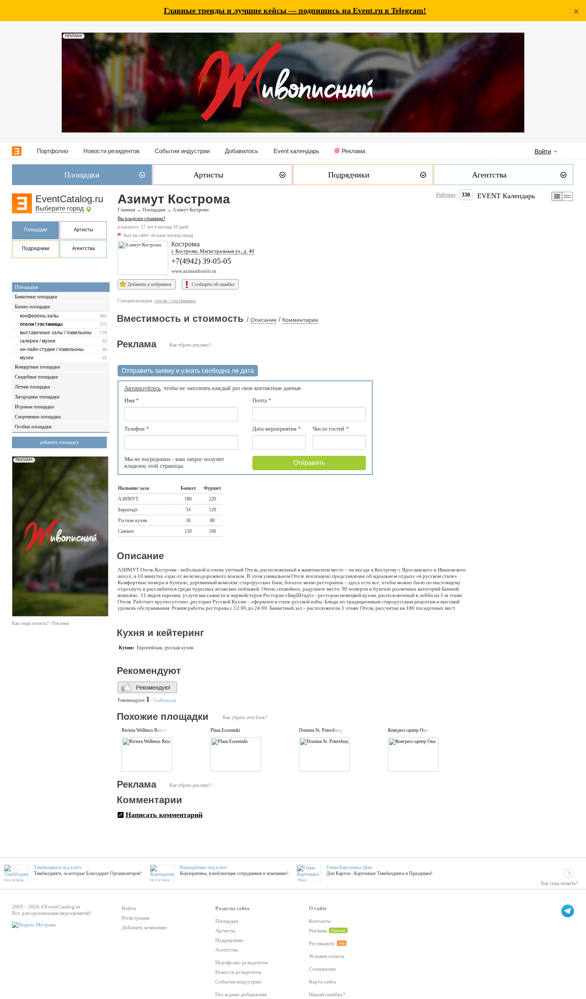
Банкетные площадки (36, 297)
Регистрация (135, 918)
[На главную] (17, 151)
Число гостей (331, 429)
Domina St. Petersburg (320, 730)
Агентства (83, 248)
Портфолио (52, 151)
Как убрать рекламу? (190, 345)
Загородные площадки (37, 397)
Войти (543, 151)
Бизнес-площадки (32, 306)
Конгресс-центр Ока (408, 730)
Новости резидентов (111, 151)
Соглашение (322, 969)
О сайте (318, 908)
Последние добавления (241, 994)
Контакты (320, 921)
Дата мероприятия (276, 429)
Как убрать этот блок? (245, 717)
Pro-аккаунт (322, 943)
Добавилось (241, 151)
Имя (131, 401)
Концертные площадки (37, 367)
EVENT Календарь (506, 196)
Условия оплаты (326, 956)
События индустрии (182, 151)
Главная (126, 209)
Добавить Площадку (59, 442)
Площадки (35, 230)
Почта (261, 401)
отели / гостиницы (41, 324)
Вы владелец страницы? (141, 218)
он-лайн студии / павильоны (52, 349)
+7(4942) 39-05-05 (201, 261)
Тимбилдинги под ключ (57, 867)
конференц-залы (39, 316)
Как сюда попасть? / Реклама (40, 623)
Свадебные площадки (36, 377)
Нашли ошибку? (327, 994)
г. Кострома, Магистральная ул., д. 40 (212, 251)
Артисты (83, 230)
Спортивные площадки (38, 417)
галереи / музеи (37, 341)
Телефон (136, 429)
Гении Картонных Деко (349, 867)
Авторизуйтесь (142, 388)
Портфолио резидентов (241, 963)
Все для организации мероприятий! (51, 913)
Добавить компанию (144, 927)
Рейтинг (446, 195)
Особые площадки (33, 427)
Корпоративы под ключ (203, 867)
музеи (26, 358)
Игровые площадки (34, 407)
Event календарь (296, 151)
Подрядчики (35, 248)
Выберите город (59, 208)
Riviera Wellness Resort (144, 730)
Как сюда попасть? (559, 883)
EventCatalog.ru (69, 198)
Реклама (353, 151)
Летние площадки (32, 387)
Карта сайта (322, 982)
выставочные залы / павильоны (56, 332)
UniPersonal (164, 700)
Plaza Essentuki (225, 730)
